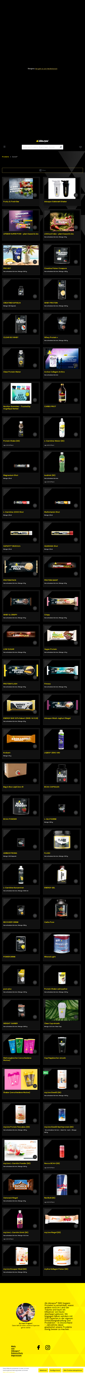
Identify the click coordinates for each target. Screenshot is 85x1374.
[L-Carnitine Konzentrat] (21, 874)
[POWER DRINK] (21, 943)
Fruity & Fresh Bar (11, 201)
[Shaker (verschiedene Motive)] (21, 1079)
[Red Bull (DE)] (62, 1184)
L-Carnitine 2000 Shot (13, 512)
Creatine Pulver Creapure (55, 268)
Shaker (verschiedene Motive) (16, 1092)
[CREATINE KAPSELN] (21, 289)
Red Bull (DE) (49, 1198)
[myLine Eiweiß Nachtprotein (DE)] (62, 1114)
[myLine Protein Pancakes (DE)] (21, 1114)
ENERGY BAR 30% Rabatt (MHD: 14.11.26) (20, 718)
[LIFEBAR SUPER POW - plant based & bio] (21, 220)
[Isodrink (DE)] (62, 462)
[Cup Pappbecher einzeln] (62, 1045)
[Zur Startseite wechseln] (42, 141)
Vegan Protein (50, 649)
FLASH (47, 853)
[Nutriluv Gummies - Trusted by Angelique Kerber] (21, 393)
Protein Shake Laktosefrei (55, 989)
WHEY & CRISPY (10, 615)
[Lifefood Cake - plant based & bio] (62, 220)
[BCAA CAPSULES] (62, 773)
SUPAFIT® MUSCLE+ (12, 546)
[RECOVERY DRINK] (21, 909)
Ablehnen (43, 1370)
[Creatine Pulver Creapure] (62, 255)
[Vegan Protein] (62, 636)
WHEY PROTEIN (51, 303)
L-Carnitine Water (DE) (54, 441)
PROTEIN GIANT (51, 580)
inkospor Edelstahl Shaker (55, 201)
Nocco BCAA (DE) (52, 1163)
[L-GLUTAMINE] (62, 806)
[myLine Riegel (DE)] (62, 1219)
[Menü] (4, 147)
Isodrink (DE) (49, 475)
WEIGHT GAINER (10, 1023)
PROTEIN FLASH (10, 684)
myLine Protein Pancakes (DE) (16, 1127)
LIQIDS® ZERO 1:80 (52, 753)
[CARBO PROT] (62, 393)
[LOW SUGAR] (21, 636)
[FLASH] (62, 840)
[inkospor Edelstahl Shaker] (62, 188)
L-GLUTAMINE (50, 819)
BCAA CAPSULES (51, 787)
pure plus (7, 989)
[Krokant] (21, 739)
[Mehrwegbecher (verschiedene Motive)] (21, 1045)
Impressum (16, 1355)
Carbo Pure (49, 922)
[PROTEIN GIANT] (62, 567)
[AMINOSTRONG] (21, 840)
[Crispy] (62, 601)
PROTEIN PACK (9, 580)
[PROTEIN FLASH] (21, 670)
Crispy (47, 615)
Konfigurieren (55, 1370)
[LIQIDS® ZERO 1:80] (62, 739)
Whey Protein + (51, 337)
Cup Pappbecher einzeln (55, 1058)
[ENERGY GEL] (62, 874)
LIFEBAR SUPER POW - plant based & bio (20, 234)
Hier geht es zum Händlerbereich (46, 69)
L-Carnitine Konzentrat (13, 888)
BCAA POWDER (10, 819)
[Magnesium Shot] (21, 462)
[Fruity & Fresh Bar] (21, 188)
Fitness (47, 684)
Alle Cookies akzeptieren (73, 1370)
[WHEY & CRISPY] (21, 601)
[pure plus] (21, 976)
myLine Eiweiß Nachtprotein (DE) (58, 1127)
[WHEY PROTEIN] (62, 289)
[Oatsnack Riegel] (21, 1184)
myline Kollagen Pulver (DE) (56, 1269)
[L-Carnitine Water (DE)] (62, 427)
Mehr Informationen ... (9, 1372)
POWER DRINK (9, 957)
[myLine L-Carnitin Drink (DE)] (21, 1219)
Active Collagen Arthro (54, 372)
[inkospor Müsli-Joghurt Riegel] (62, 705)
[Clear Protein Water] (21, 358)
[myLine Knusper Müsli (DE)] (21, 1256)
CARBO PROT (50, 406)
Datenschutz (17, 1353)
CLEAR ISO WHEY (10, 337)
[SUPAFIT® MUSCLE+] (21, 533)
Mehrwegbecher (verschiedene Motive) (17, 1059)
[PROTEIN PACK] (21, 567)
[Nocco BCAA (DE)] (62, 1150)
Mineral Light (50, 957)
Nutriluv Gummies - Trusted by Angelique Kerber (16, 407)
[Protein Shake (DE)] (21, 427)
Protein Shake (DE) (11, 441)
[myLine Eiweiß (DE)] (62, 1079)
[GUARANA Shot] (62, 533)
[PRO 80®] (21, 255)
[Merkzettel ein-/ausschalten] (35, 195)
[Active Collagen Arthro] (62, 358)
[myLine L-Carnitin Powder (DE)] (21, 1150)
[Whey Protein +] (62, 324)
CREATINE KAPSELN (12, 303)
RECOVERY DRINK (10, 922)
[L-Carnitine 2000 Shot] (21, 499)
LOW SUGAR (8, 649)
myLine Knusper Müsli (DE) (15, 1269)
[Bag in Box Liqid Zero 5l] (21, 773)
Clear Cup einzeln (52, 1023)
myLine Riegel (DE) (52, 1232)
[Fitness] (62, 670)
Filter (44, 170)
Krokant (6, 753)
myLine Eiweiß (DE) (52, 1092)
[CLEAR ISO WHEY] (21, 324)
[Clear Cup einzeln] (62, 1010)
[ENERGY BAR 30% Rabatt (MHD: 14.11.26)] (21, 705)
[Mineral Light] (62, 943)
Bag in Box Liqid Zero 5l (13, 787)
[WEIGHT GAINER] (21, 1010)
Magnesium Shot (10, 475)
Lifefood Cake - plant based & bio (59, 234)
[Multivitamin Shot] (62, 499)
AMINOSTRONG (10, 853)
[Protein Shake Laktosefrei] (62, 976)
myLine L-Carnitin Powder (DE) (16, 1163)
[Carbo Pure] (62, 909)
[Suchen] (60, 147)
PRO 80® (7, 268)
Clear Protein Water (12, 372)
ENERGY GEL (49, 888)
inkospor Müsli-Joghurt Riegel (57, 718)
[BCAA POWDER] (21, 806)
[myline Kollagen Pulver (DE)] (62, 1256)
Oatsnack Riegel (10, 1198)
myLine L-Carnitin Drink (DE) (15, 1232)
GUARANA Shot (51, 546)
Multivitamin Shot (52, 512)
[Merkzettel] (80, 147)
